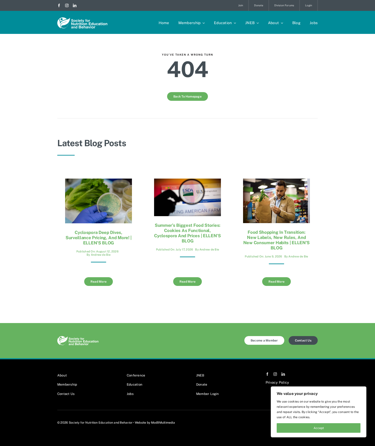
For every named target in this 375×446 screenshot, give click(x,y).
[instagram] (67, 5)
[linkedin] (74, 5)
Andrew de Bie (100, 254)
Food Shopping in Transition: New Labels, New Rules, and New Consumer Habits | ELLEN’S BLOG (276, 240)
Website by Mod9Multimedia (155, 422)
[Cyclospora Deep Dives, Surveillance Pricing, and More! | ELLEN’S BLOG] (98, 182)
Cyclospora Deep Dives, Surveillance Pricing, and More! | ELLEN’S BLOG (99, 237)
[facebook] (59, 5)
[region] (318, 411)
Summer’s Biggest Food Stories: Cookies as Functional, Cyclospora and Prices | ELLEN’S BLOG (187, 233)
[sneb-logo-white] (82, 19)
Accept (319, 428)
